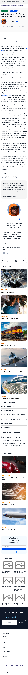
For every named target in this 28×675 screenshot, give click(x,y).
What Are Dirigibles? (8, 529)
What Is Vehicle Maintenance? (10, 318)
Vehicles (4, 636)
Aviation (3, 369)
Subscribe (14, 549)
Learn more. (20, 2)
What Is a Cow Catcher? (8, 345)
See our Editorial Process (8, 260)
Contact (4, 656)
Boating (3, 396)
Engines (4, 643)
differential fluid (6, 95)
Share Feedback (21, 260)
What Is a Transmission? (8, 292)
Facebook (5, 663)
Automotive (4, 290)
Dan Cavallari (12, 21)
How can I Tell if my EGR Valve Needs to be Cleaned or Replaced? (20, 572)
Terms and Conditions (11, 672)
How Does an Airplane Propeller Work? (12, 372)
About (4, 654)
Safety (3, 343)
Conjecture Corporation (15, 670)
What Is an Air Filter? (8, 504)
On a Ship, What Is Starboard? (10, 398)
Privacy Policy (4, 672)
